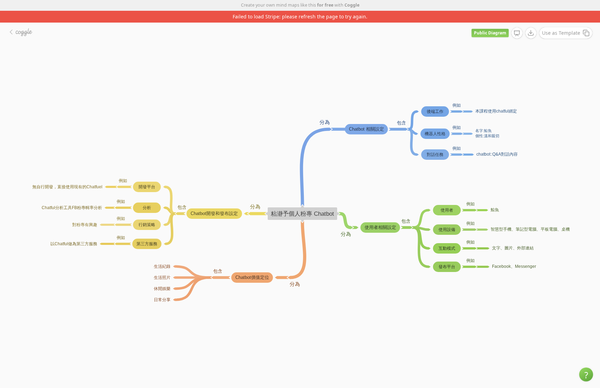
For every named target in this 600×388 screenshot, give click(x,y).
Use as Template (561, 33)
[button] (586, 374)
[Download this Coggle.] (530, 33)
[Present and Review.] (517, 33)
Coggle (351, 5)
